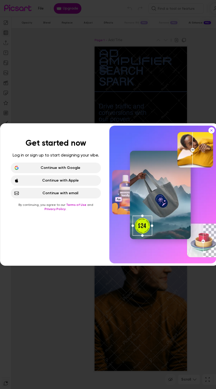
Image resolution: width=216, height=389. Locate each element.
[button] (108, 194)
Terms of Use (76, 205)
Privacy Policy (55, 209)
